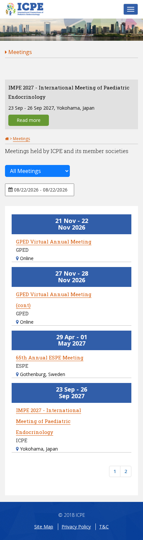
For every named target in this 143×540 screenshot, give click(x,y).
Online (26, 258)
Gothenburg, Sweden (42, 374)
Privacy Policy (76, 526)
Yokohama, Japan (38, 449)
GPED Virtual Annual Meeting (53, 241)
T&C (104, 526)
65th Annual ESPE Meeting (49, 357)
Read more (29, 120)
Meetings (19, 52)
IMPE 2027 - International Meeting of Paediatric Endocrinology (48, 421)
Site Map (43, 526)
